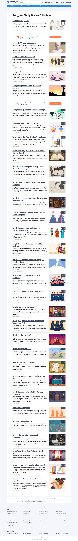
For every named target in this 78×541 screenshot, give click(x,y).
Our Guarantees (55, 537)
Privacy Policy (30, 537)
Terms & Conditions (23, 537)
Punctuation (68, 2)
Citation (62, 2)
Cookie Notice (48, 537)
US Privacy (36, 537)
